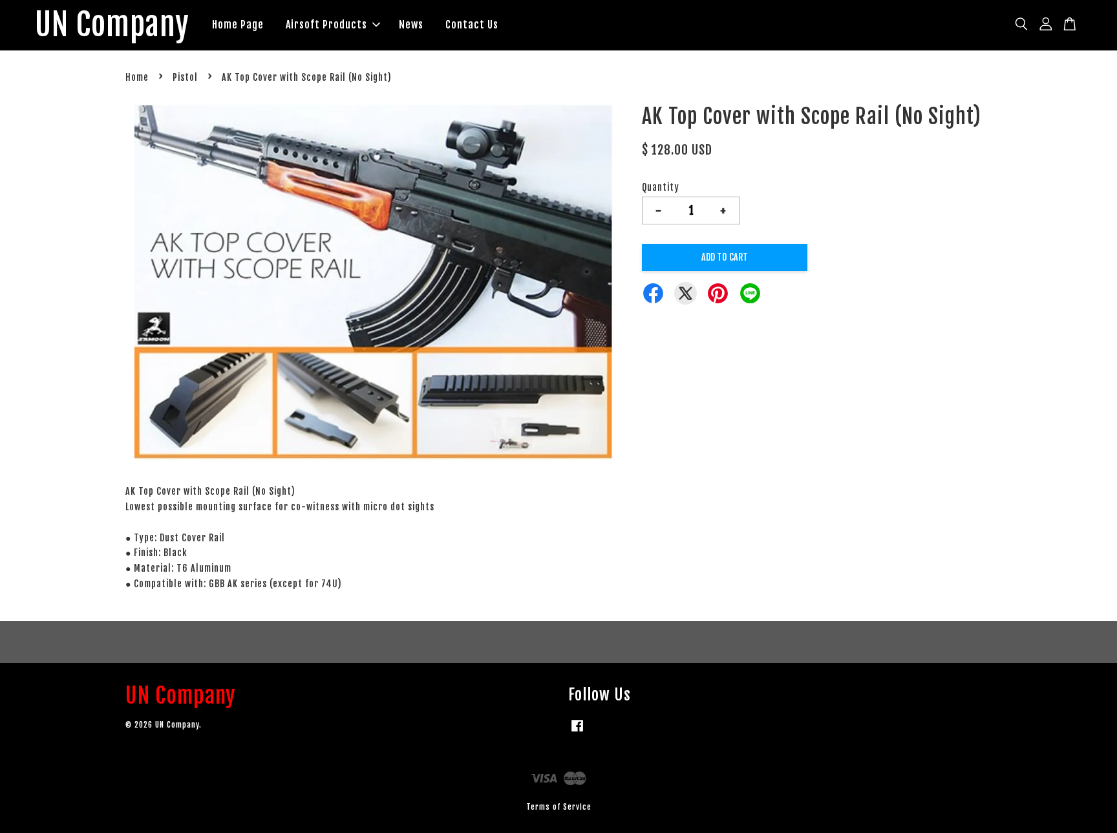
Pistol (185, 77)
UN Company (112, 25)
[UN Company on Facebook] (577, 732)
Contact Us (471, 24)
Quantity (660, 187)
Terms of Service (558, 807)
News (411, 24)
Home (137, 77)
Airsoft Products (326, 24)
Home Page (238, 24)
